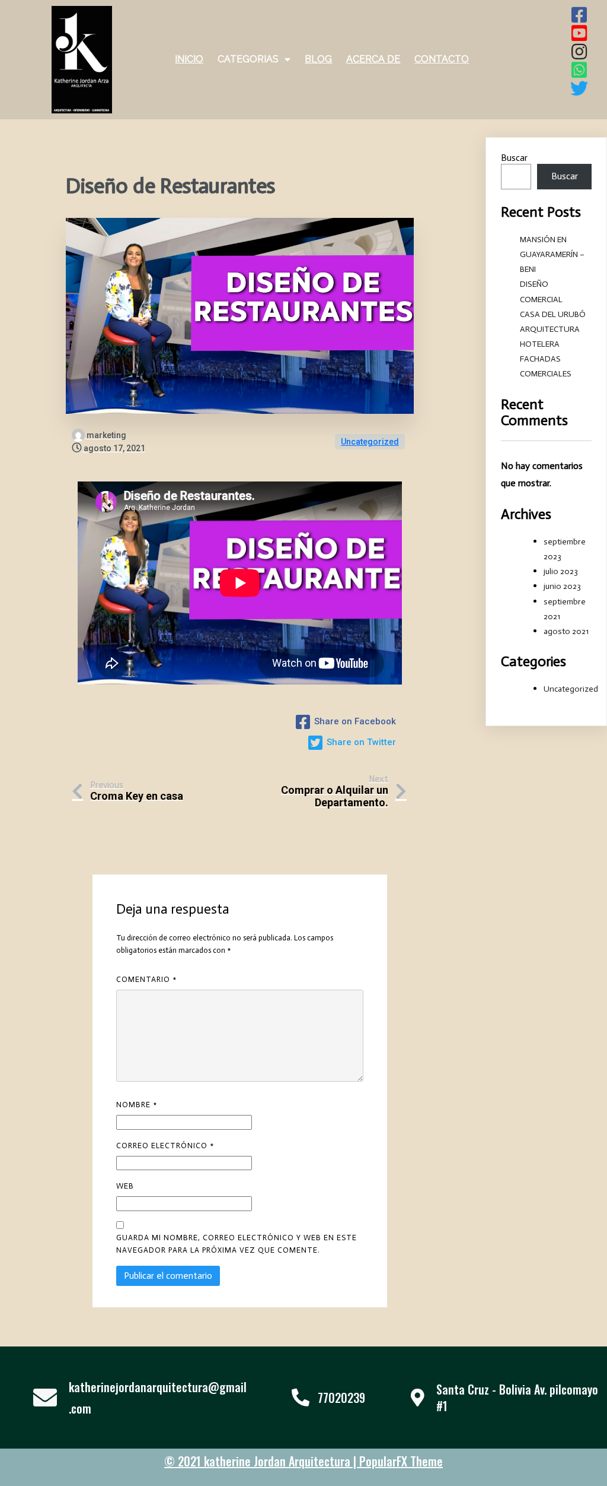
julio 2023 (561, 571)
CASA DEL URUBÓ (553, 314)
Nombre (136, 1104)
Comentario (146, 979)
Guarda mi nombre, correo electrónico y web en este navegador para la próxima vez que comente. (236, 1243)
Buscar (514, 157)
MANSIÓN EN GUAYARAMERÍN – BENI (552, 254)
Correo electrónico (165, 1145)
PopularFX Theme (401, 1461)
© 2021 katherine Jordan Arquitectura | (261, 1461)
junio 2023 (562, 586)
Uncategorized (370, 441)
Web (125, 1185)
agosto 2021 (566, 631)
